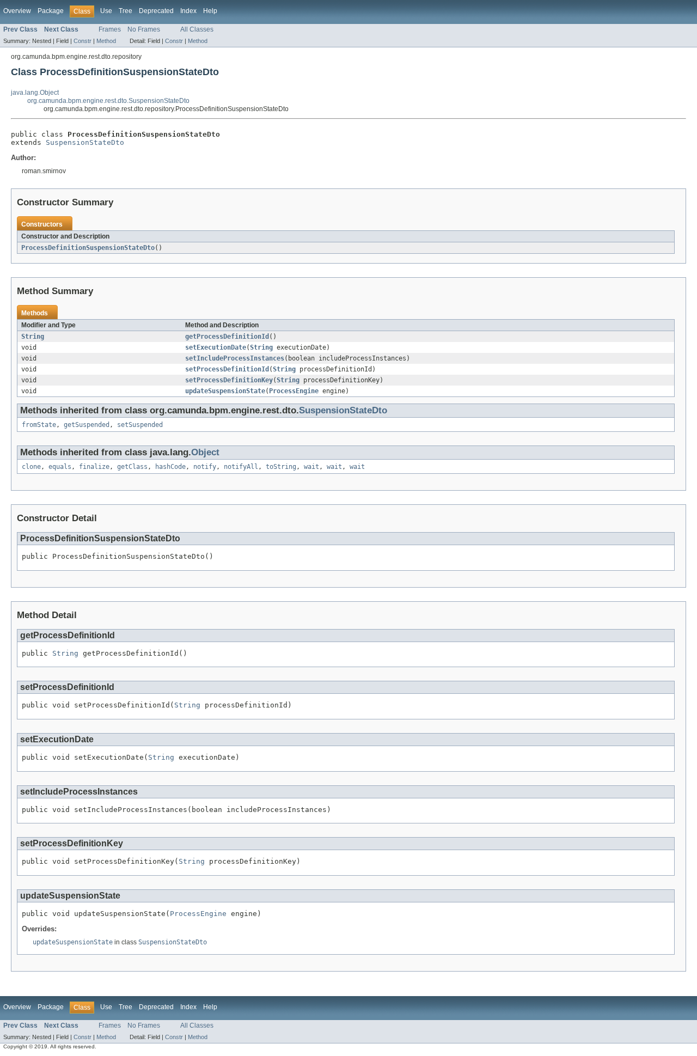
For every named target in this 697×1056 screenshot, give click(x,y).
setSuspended (140, 425)
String (32, 336)
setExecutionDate (215, 347)
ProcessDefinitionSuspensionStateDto (88, 248)
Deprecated (156, 11)
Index (188, 11)
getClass (132, 467)
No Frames (143, 29)
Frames (110, 29)
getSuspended (86, 425)
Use (106, 11)
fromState (39, 425)
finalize (94, 467)
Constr (82, 41)
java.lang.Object (35, 92)
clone (31, 467)
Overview (17, 11)
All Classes (196, 29)
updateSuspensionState (225, 391)
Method (106, 41)
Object (205, 452)
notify (204, 467)
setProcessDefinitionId (227, 369)
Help (210, 11)
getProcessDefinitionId (227, 336)
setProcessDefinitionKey (229, 380)
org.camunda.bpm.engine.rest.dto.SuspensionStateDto (108, 101)
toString (281, 467)
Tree (125, 11)
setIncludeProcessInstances (234, 358)
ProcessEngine (294, 391)
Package (51, 11)
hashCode (170, 467)
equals (59, 467)
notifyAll (241, 467)
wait (311, 467)
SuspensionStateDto (85, 142)
